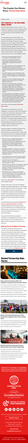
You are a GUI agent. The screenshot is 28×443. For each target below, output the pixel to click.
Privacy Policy (6, 439)
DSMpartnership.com (20, 248)
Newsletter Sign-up (14, 418)
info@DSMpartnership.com (14, 431)
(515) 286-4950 (14, 429)
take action (11, 179)
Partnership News (17, 11)
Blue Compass (22, 439)
